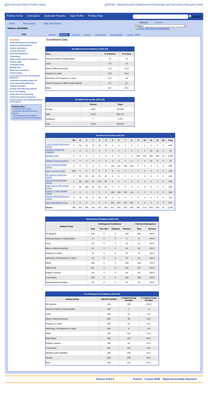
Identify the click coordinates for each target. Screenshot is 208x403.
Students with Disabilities (21, 45)
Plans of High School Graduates (23, 59)
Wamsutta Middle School (57, 203)
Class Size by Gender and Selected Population (24, 77)
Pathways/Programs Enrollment (23, 43)
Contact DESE (152, 379)
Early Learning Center (55, 171)
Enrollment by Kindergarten (25, 116)
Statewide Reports (54, 15)
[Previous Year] (19, 34)
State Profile (77, 15)
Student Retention (18, 51)
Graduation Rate (17, 65)
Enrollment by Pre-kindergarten (26, 118)
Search (12, 23)
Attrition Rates (16, 73)
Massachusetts (29, 23)
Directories (33, 15)
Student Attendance (18, 48)
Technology (15, 56)
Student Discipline (18, 86)
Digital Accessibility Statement (180, 379)
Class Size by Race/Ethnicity (22, 83)
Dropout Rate (15, 62)
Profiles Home (15, 15)
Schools (159, 22)
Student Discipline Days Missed (23, 89)
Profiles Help (95, 15)
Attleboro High (52, 156)
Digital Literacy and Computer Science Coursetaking (26, 101)
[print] (157, 41)
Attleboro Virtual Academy (57, 161)
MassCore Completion (19, 70)
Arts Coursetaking (18, 91)
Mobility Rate (15, 67)
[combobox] (160, 16)
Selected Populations (19, 54)
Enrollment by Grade (22, 109)
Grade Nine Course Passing (21, 94)
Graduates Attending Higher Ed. (23, 80)
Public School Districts (52, 23)
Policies (137, 379)
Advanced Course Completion (23, 97)
